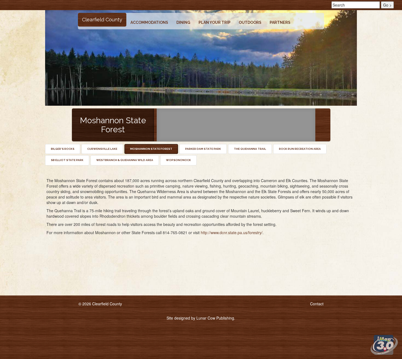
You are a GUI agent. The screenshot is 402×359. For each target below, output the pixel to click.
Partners (280, 22)
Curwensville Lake (102, 148)
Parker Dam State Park (203, 148)
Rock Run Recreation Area (300, 148)
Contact (317, 303)
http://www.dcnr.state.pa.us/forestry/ (232, 232)
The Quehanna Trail (250, 148)
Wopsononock (178, 160)
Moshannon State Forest (151, 148)
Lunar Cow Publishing (215, 318)
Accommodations (149, 22)
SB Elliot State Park (67, 160)
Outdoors (250, 22)
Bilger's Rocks (62, 148)
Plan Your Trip (215, 22)
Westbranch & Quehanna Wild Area (124, 160)
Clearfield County (102, 19)
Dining (183, 22)
